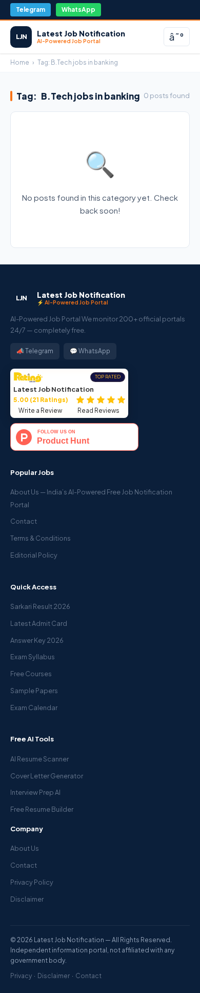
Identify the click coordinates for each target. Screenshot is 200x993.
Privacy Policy (31, 882)
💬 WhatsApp (90, 351)
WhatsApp (78, 9)
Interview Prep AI (35, 792)
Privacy (21, 976)
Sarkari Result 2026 (40, 606)
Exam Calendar (33, 707)
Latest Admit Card (38, 623)
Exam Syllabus (32, 657)
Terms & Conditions (40, 538)
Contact (23, 521)
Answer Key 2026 (37, 640)
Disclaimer (27, 899)
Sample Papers (34, 690)
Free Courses (31, 674)
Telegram (30, 9)
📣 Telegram (34, 351)
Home (19, 62)
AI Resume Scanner (39, 759)
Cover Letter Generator (46, 776)
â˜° (176, 37)
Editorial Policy (33, 555)
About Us (24, 848)
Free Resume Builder (41, 809)
